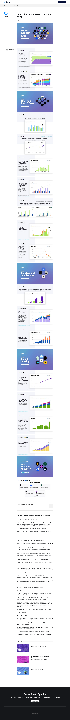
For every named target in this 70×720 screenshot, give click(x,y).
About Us (29, 707)
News (18, 5)
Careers (38, 707)
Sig (26, 5)
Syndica (6, 16)
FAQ (45, 707)
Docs (42, 707)
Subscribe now (35, 701)
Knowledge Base (13, 5)
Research (22, 5)
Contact (34, 707)
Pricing (25, 707)
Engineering (6, 5)
